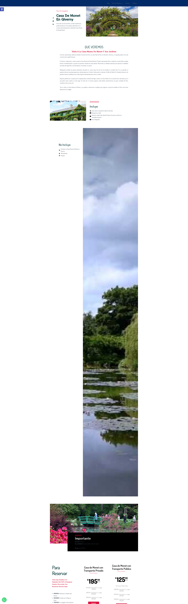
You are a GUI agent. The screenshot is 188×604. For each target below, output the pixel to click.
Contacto (134, 3)
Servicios (127, 3)
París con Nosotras (116, 3)
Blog (108, 3)
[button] (2, 9)
